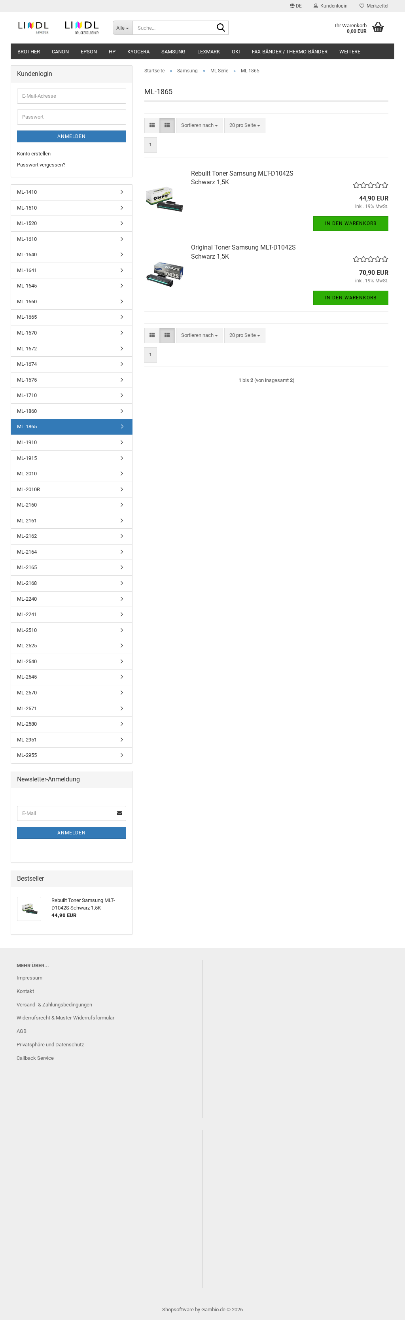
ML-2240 (27, 599)
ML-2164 (27, 552)
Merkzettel (376, 6)
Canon (60, 52)
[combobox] (199, 125)
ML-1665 (27, 317)
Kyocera (138, 52)
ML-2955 (27, 755)
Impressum (29, 978)
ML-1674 (27, 364)
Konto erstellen (34, 154)
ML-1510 (27, 208)
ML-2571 (27, 708)
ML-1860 (27, 411)
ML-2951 (27, 740)
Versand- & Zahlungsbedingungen (54, 1005)
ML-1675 (27, 380)
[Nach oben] (383, 1308)
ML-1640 (27, 254)
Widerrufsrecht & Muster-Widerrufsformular (65, 1018)
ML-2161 (27, 521)
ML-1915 (27, 458)
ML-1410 (27, 192)
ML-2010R (28, 489)
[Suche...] (221, 28)
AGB (21, 1031)
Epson (89, 52)
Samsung (173, 52)
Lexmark (208, 52)
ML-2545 (27, 677)
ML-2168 (27, 583)
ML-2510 (27, 630)
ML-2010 (27, 474)
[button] (296, 6)
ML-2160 (27, 505)
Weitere (349, 52)
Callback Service (35, 1058)
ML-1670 (27, 333)
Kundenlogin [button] (333, 6)
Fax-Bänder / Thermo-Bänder (289, 52)
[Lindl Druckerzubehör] (59, 27)
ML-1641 (27, 270)
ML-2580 (27, 724)
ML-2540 (27, 661)
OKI (236, 52)
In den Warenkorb (351, 223)
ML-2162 (27, 536)
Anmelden (71, 136)
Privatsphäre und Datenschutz (50, 1045)
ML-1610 (27, 239)
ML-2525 (27, 646)
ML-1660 (27, 301)
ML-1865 (27, 426)
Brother (28, 52)
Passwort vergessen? (41, 165)
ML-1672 (27, 349)
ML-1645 (27, 286)
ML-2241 (27, 614)
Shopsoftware (178, 1309)
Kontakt (25, 991)
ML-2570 (27, 693)
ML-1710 (27, 395)
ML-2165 (27, 567)
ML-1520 (27, 223)
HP (112, 52)
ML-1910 (27, 442)
